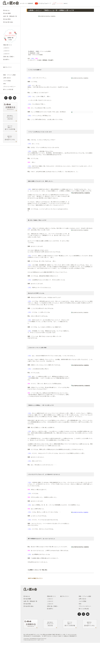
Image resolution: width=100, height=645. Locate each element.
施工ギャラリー (7, 67)
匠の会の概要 (7, 13)
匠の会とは (6, 10)
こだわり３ (6, 53)
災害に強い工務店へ (8, 56)
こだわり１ (6, 48)
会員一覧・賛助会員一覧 (10, 16)
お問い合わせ (7, 77)
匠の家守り (6, 59)
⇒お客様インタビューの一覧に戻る (38, 570)
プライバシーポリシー (9, 86)
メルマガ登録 (7, 80)
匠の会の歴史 (7, 19)
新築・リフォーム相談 (9, 75)
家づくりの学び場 (8, 89)
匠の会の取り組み (8, 22)
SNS (4, 83)
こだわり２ (6, 50)
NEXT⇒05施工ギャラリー (35, 578)
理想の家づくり (7, 45)
